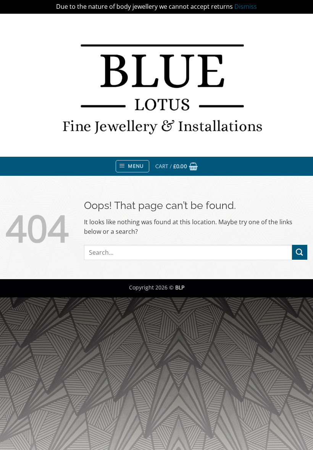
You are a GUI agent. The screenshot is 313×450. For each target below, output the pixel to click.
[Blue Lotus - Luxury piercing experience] (156, 85)
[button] (132, 166)
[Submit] (299, 252)
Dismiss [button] (245, 6)
